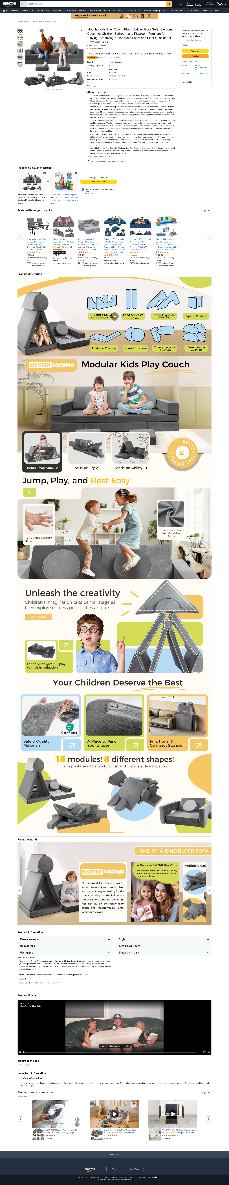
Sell (139, 10)
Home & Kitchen (23, 22)
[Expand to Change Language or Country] (122, 1169)
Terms (116, 57)
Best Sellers (57, 10)
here (34, 969)
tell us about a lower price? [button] (46, 983)
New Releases (71, 10)
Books (120, 10)
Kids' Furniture (44, 22)
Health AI (15, 10)
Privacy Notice (95, 1177)
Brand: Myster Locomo (96, 46)
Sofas (54, 22)
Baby (217, 10)
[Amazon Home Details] (184, 10)
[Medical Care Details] (33, 10)
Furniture (34, 22)
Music (165, 10)
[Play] (20, 1052)
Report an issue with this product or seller (108, 161)
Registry (156, 10)
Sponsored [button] (21, 1096)
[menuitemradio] (204, 1052)
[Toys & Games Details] (200, 10)
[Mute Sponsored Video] (77, 1124)
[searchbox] (96, 3)
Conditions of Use (81, 1177)
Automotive (207, 10)
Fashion (147, 10)
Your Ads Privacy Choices (143, 1177)
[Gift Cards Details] (135, 10)
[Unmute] (209, 1052)
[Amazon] (9, 4)
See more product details (99, 156)
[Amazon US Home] (90, 1170)
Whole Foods (95, 10)
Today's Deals (110, 10)
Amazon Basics (42, 10)
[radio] (20, 30)
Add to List (187, 82)
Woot (197, 62)
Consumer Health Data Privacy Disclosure (117, 1177)
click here (83, 975)
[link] (64, 181)
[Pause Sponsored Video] (77, 1119)
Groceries (83, 10)
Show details (89, 194)
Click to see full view (53, 90)
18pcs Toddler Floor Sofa (30, 1006)
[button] (6, 10)
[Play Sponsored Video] (114, 1114)
